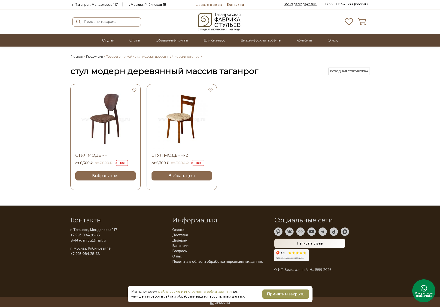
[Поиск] (78, 22)
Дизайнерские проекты (261, 40)
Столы (134, 40)
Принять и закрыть (285, 294)
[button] (134, 90)
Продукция (94, 56)
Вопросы (179, 251)
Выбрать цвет (105, 176)
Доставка (180, 235)
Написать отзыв (310, 243)
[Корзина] (362, 21)
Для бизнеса (214, 40)
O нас (333, 40)
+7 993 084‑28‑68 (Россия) (346, 4)
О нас (177, 256)
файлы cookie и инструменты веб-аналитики (195, 291)
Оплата (178, 230)
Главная (76, 56)
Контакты (235, 4)
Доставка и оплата (209, 4)
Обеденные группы (172, 40)
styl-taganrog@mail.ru (300, 4)
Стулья (108, 40)
